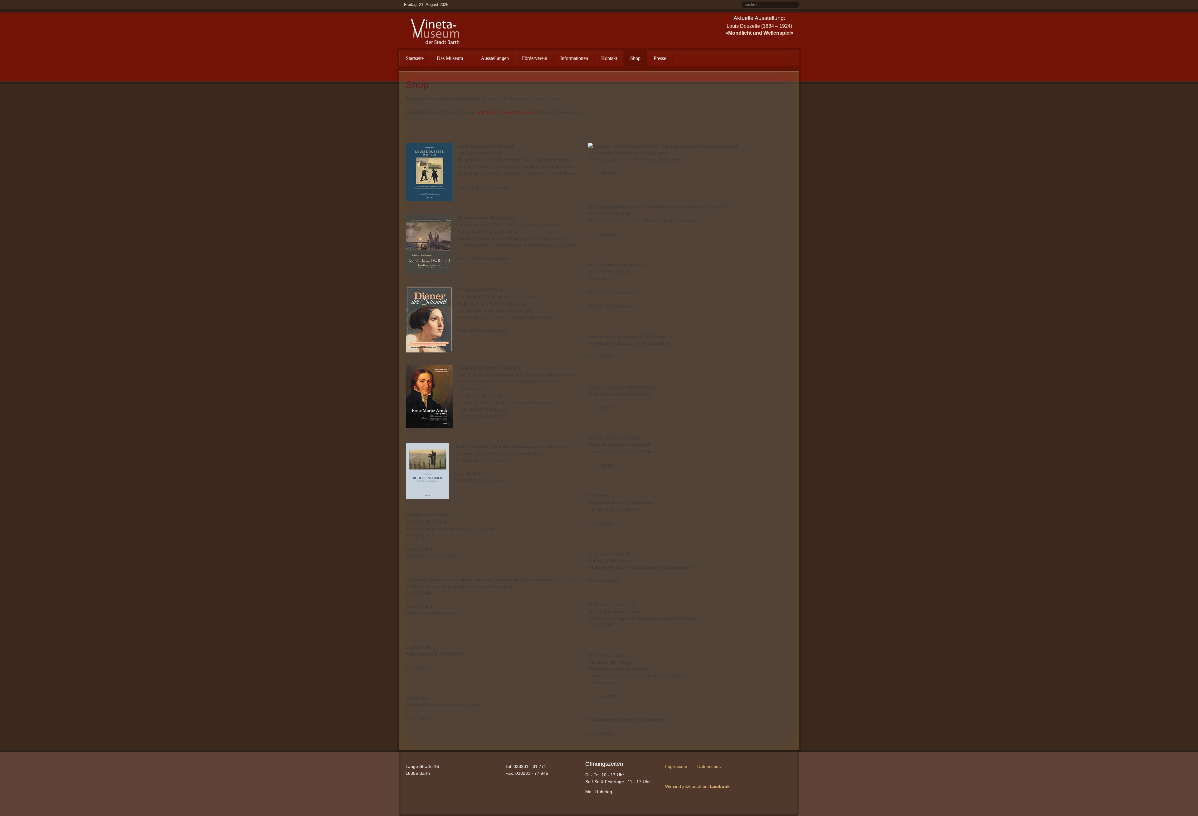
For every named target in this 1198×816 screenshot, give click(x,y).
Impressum (676, 766)
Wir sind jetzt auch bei (697, 786)
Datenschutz (709, 766)
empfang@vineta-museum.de (506, 112)
